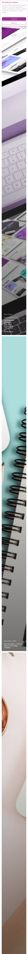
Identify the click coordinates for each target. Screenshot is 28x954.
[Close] (26, 1)
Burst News (8, 314)
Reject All (14, 23)
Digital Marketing (10, 317)
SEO (14, 641)
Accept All (14, 19)
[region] (14, 13)
